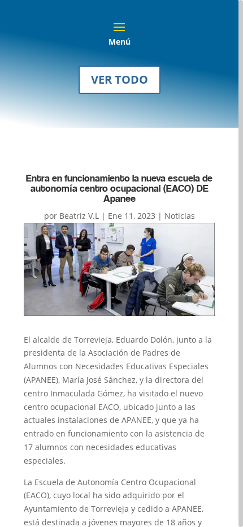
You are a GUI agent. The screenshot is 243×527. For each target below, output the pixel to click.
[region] (121, 263)
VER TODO (119, 79)
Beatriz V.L (79, 215)
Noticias (179, 215)
